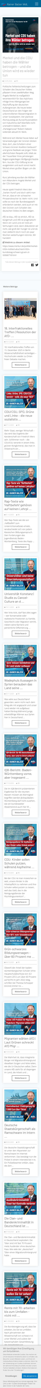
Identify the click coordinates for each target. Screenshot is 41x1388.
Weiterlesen (20, 365)
